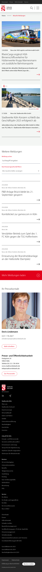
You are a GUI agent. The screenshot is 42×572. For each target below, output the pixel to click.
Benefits (4, 468)
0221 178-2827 (8, 336)
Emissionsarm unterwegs (9, 445)
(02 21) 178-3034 (13, 363)
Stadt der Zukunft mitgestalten (11, 450)
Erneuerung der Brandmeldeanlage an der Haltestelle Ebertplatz (20, 257)
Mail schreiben (9, 346)
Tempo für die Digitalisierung (11, 447)
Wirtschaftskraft (6, 413)
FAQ (3, 488)
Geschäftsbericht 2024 (9, 549)
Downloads (5, 2)
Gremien (4, 430)
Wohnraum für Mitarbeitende (11, 453)
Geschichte (5, 427)
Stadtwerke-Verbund (8, 407)
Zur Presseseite (9, 374)
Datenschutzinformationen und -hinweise (14, 538)
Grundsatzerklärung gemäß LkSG (12, 541)
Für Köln (4, 503)
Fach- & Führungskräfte (9, 480)
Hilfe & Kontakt (19, 2)
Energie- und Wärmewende (10, 439)
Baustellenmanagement (9, 526)
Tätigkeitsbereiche (7, 471)
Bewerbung (5, 485)
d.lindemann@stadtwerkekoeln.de (14, 339)
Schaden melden (7, 523)
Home (4, 16)
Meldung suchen (7, 156)
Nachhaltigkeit (6, 424)
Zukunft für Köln (6, 436)
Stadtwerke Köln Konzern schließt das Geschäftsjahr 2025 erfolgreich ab (21, 119)
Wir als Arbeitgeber (8, 462)
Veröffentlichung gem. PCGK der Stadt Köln (15, 529)
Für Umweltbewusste (8, 506)
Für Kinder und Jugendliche (10, 500)
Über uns (4, 404)
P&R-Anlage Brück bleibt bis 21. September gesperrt (17, 193)
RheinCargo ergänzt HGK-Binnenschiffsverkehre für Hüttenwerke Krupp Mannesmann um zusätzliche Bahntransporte (19, 59)
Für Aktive (5, 497)
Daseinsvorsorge (7, 410)
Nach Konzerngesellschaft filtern (11, 167)
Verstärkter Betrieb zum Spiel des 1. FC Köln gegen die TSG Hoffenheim (20, 235)
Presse (11, 2)
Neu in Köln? (5, 509)
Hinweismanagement (8, 532)
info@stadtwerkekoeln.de (11, 368)
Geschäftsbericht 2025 (9, 546)
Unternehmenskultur (8, 465)
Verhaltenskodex (7, 535)
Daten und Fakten (7, 416)
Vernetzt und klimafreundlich (11, 442)
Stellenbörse (6, 482)
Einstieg (4, 477)
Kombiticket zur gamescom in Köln (19, 214)
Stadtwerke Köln (7, 401)
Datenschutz (15, 560)
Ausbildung (5, 474)
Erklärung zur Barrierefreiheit (10, 564)
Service (26, 2)
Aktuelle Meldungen (19, 16)
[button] (38, 8)
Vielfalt (4, 418)
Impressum (5, 560)
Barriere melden (29, 564)
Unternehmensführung (9, 421)
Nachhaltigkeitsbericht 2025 (10, 552)
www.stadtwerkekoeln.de (11, 366)
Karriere (4, 459)
